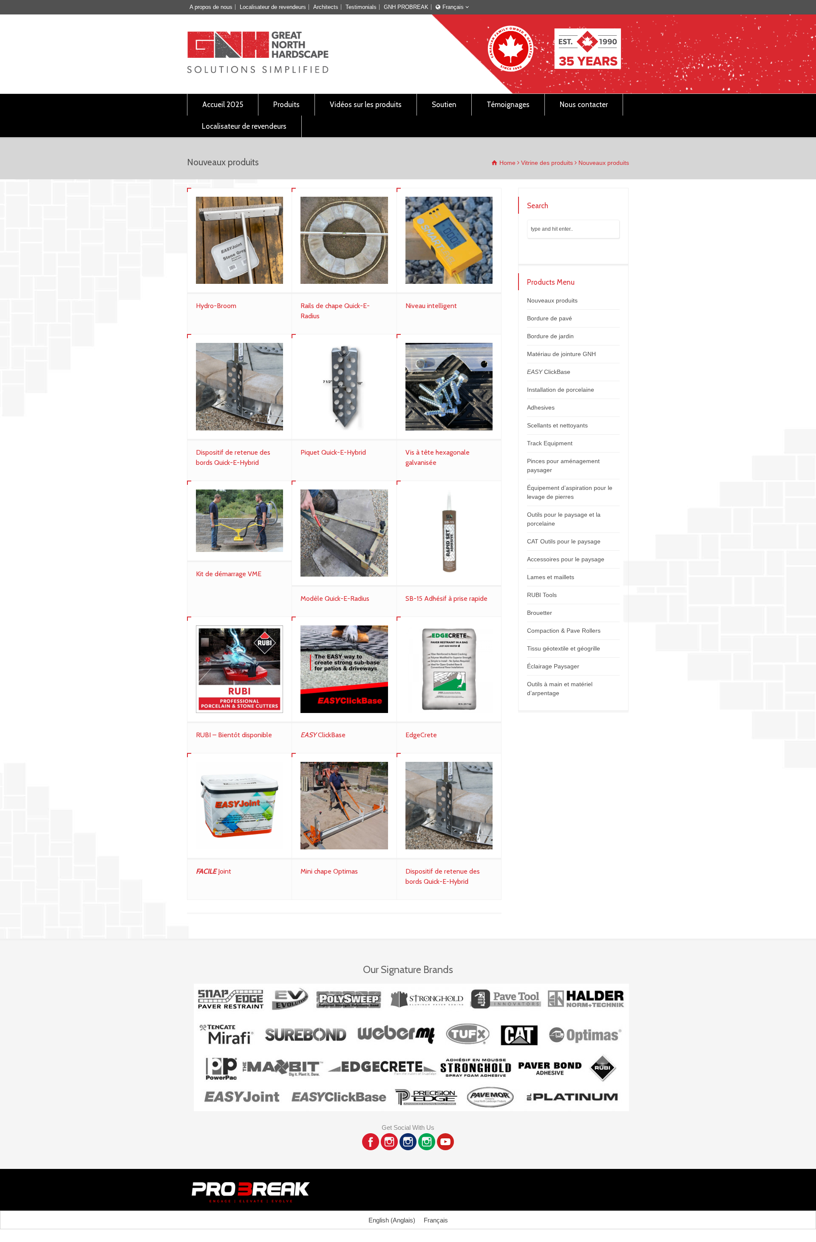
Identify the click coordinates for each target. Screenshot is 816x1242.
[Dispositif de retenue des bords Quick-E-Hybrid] (239, 386)
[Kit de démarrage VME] (239, 520)
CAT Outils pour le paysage (564, 541)
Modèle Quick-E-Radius (334, 598)
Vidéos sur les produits (366, 104)
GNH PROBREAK (406, 7)
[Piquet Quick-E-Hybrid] (344, 386)
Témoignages (508, 104)
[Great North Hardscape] (258, 70)
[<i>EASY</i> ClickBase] (344, 669)
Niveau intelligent (431, 306)
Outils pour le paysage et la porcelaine (564, 519)
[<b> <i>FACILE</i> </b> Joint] (239, 805)
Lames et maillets (550, 577)
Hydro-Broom (216, 306)
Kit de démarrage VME (228, 574)
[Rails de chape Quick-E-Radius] (344, 240)
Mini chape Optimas (329, 871)
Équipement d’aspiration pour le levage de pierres (569, 492)
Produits (286, 104)
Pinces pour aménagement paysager (563, 465)
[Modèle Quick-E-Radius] (344, 533)
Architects (325, 7)
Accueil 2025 (222, 104)
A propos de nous (211, 7)
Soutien (444, 104)
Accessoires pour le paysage (565, 559)
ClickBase (323, 735)
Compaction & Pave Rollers (564, 630)
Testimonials (361, 7)
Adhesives (541, 407)
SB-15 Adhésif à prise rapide (446, 598)
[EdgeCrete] (449, 669)
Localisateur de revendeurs (273, 7)
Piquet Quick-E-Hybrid (333, 452)
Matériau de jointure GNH (561, 354)
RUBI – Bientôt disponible (234, 735)
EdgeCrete (421, 735)
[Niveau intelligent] (449, 240)
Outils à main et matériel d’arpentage (559, 688)
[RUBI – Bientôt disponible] (239, 669)
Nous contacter (584, 104)
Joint (213, 871)
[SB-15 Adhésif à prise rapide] (449, 533)
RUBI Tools (542, 594)
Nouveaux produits (552, 300)
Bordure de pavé (549, 318)
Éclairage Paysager (553, 666)
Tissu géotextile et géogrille (563, 648)
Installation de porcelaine (560, 389)
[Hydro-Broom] (239, 240)
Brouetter (539, 612)
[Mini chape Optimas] (344, 805)
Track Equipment (549, 443)
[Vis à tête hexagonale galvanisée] (449, 386)
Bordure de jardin (550, 336)
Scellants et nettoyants (557, 425)
